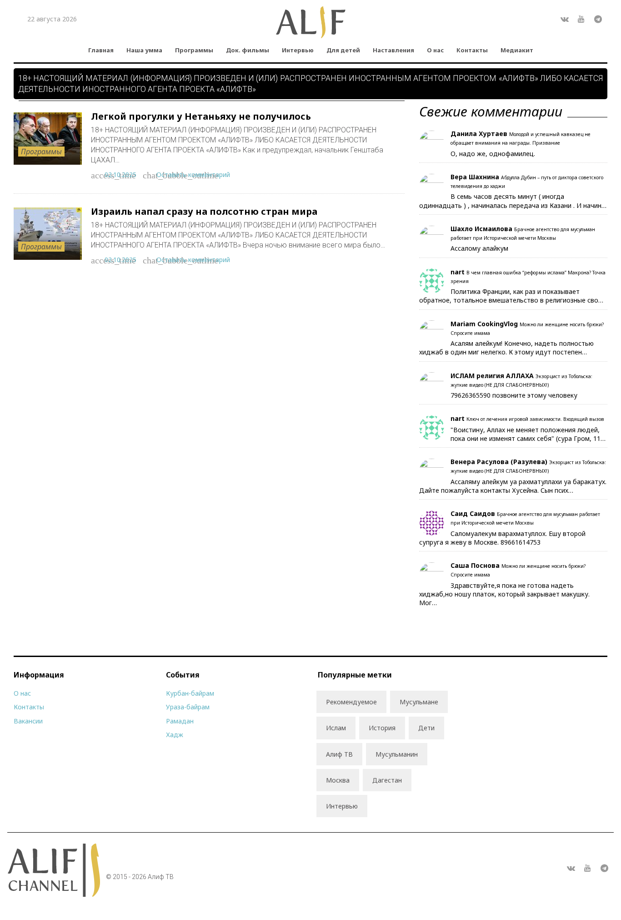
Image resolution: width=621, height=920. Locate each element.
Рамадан (180, 721)
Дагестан (387, 780)
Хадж (174, 734)
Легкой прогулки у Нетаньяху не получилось (201, 116)
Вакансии (28, 721)
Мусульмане (419, 702)
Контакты (472, 50)
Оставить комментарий (193, 174)
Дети (426, 727)
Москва (338, 780)
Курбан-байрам (190, 693)
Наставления (393, 50)
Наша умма (144, 50)
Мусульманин (397, 754)
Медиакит (517, 50)
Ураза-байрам (188, 707)
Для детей (343, 50)
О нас (435, 50)
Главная (101, 50)
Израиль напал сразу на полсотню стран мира (204, 211)
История (382, 727)
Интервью (298, 50)
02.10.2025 (120, 174)
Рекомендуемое (351, 702)
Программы (194, 50)
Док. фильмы (247, 50)
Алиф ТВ (339, 754)
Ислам (336, 727)
